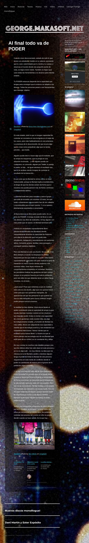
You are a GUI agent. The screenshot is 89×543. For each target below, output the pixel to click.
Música (38, 7)
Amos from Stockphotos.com (39, 126)
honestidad (68, 285)
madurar (67, 297)
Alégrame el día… (70, 221)
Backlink (17, 126)
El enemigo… (69, 223)
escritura (67, 279)
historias (77, 282)
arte (71, 261)
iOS (45, 7)
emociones (76, 276)
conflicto (80, 270)
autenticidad (78, 261)
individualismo (69, 288)
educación (68, 276)
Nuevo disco (68, 306)
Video (52, 7)
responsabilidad (70, 318)
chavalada (68, 264)
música (67, 303)
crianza (76, 273)
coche (67, 267)
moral (72, 300)
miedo (67, 300)
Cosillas (68, 237)
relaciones (79, 315)
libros (78, 294)
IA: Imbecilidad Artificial (72, 218)
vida (73, 321)
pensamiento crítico (71, 309)
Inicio (12, 7)
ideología (81, 285)
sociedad (67, 321)
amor (66, 261)
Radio (67, 246)
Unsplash (17, 129)
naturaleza (74, 303)
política (47, 487)
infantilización (31, 487)
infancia (78, 288)
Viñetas (61, 7)
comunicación (75, 267)
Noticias (21, 7)
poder (42, 487)
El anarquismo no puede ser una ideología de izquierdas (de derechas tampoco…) (75, 227)
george (29, 480)
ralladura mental (76, 312)
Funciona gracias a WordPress (24, 535)
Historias (68, 239)
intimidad (78, 291)
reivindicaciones (70, 315)
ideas (75, 285)
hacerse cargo (69, 282)
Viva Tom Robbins (70, 220)
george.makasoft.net (9, 535)
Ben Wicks (33, 454)
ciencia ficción (77, 264)
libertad (38, 487)
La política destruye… (46, 462)
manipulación (76, 297)
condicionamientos (70, 270)
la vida (67, 294)
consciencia (68, 273)
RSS (5, 7)
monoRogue (9, 11)
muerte (78, 300)
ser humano (52, 487)
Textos (30, 7)
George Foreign (73, 7)
